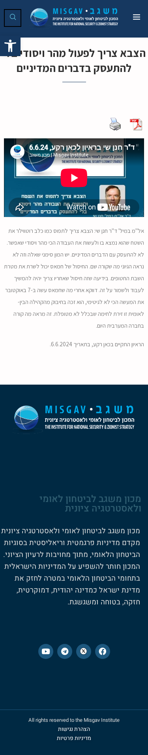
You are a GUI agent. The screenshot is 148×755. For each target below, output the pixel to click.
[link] (10, 46)
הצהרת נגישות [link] (74, 729)
